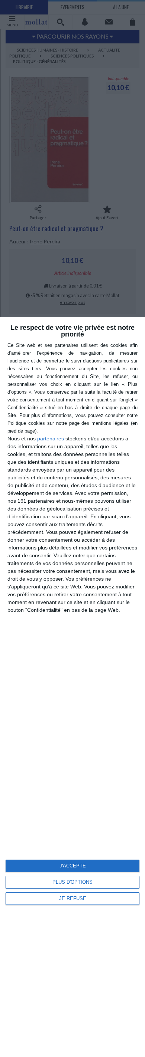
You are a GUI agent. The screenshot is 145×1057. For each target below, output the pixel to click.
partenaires (50, 438)
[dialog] (72, 687)
